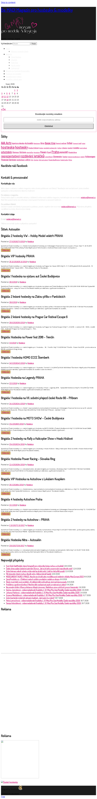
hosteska (8, 147)
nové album (83, 148)
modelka (76, 148)
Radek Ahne (73, 152)
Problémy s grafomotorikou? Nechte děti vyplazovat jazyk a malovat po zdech (36, 584)
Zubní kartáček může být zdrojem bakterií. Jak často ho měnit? (30, 598)
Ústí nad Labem (43, 160)
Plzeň (49, 152)
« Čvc (3, 109)
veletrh (82, 157)
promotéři (63, 152)
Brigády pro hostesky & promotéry (18, 71)
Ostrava (22, 152)
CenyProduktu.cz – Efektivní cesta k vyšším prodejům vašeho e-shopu (33, 579)
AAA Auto (6, 143)
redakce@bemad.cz (88, 197)
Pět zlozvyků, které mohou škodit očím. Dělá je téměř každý (28, 574)
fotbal (69, 143)
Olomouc (16, 152)
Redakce (31, 241)
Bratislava (37, 143)
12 (7, 96)
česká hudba (64, 160)
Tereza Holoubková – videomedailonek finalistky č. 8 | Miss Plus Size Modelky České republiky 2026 (43, 603)
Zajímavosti (15, 68)
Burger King (50, 143)
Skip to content (8, 2)
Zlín (32, 160)
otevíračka (30, 152)
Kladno (41, 148)
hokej (83, 143)
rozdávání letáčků (32, 156)
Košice (59, 148)
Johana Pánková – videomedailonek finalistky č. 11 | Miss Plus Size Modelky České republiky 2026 (43, 592)
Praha (55, 152)
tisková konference (74, 157)
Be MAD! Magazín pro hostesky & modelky (37, 10)
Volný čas (14, 63)
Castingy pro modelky (13, 74)
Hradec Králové (33, 148)
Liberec (64, 148)
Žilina (70, 160)
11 (5, 96)
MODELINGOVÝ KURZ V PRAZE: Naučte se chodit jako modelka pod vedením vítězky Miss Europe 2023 (45, 576)
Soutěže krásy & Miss (13, 76)
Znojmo (36, 160)
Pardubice (37, 152)
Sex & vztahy (15, 65)
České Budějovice (54, 160)
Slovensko (57, 156)
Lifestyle (14, 60)
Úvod (8, 49)
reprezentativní (10, 156)
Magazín (9, 54)
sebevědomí (49, 157)
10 (2, 96)
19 (7, 99)
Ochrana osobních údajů (19, 51)
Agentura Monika (18, 143)
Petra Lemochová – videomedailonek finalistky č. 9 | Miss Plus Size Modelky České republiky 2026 (43, 600)
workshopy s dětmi (23, 160)
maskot (70, 148)
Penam (43, 152)
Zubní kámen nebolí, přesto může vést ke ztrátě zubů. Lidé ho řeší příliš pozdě (35, 571)
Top (3, 796)
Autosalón (29, 143)
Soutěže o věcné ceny (14, 79)
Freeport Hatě (77, 143)
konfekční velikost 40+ (50, 148)
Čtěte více (5, 250)
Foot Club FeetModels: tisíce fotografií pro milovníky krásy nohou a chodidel (35, 566)
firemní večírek (61, 143)
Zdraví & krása (16, 57)
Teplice (64, 157)
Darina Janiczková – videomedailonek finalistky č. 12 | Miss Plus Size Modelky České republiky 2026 (43, 590)
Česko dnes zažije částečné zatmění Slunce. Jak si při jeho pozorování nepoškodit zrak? (39, 568)
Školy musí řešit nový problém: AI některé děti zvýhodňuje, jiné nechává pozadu (36, 582)
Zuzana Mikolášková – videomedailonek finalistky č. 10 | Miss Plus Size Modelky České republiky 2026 (44, 595)
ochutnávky (6, 152)
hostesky (21, 147)
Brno (42, 143)
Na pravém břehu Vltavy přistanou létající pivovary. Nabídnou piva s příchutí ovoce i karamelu (42, 587)
